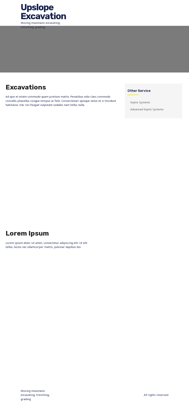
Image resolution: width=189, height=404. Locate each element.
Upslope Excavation (43, 11)
